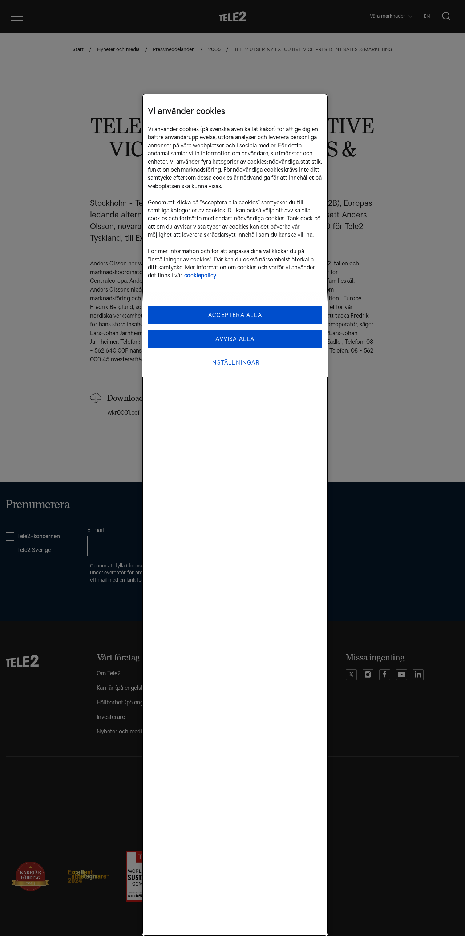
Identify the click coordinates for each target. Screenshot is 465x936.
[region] (235, 515)
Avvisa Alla (234, 338)
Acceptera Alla (235, 315)
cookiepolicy (200, 275)
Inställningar (235, 362)
